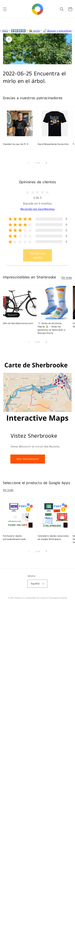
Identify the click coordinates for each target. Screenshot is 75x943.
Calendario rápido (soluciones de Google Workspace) (53, 538)
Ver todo (66, 277)
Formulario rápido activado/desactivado (14, 538)
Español (35, 583)
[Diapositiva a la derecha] (46, 163)
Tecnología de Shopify (58, 598)
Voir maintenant (28, 459)
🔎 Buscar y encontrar (57, 30)
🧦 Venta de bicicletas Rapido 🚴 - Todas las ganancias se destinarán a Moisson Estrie (51, 328)
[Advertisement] (37, 774)
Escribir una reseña (37, 255)
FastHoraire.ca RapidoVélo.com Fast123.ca (32, 598)
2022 (5, 30)
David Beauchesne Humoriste (53, 144)
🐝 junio (34, 30)
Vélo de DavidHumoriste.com (18, 323)
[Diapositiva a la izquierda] (29, 163)
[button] (5, 9)
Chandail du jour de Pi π (15, 144)
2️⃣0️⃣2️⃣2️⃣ (18, 30)
